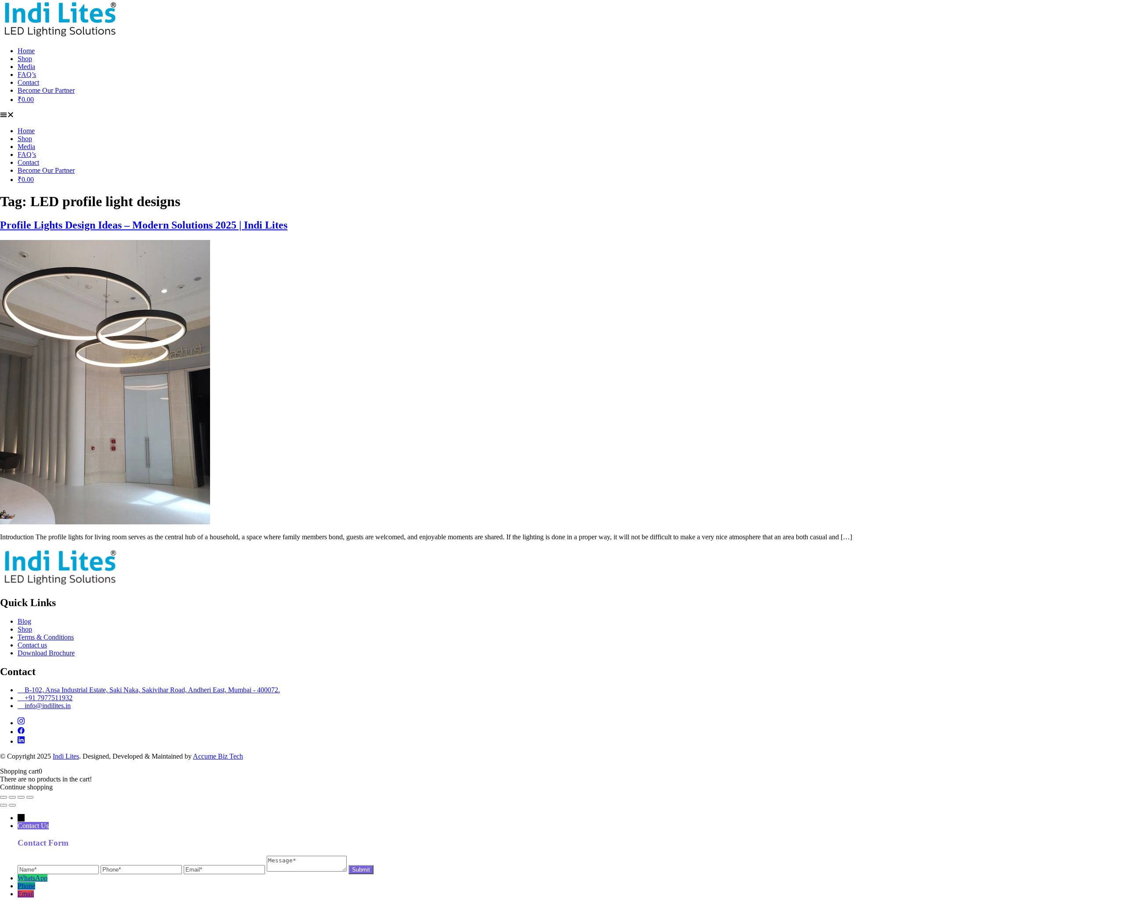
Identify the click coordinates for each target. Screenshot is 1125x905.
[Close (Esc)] (29, 797)
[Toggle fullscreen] (12, 797)
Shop (25, 58)
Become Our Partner (46, 90)
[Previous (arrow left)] (3, 805)
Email (26, 894)
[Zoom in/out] (3, 797)
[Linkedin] (21, 741)
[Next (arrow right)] (12, 805)
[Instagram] (21, 723)
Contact (28, 82)
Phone (26, 886)
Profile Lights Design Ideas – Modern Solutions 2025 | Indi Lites (143, 225)
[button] (562, 115)
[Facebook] (21, 731)
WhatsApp (32, 878)
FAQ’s (27, 74)
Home (26, 51)
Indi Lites (66, 756)
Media (26, 66)
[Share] (21, 797)
